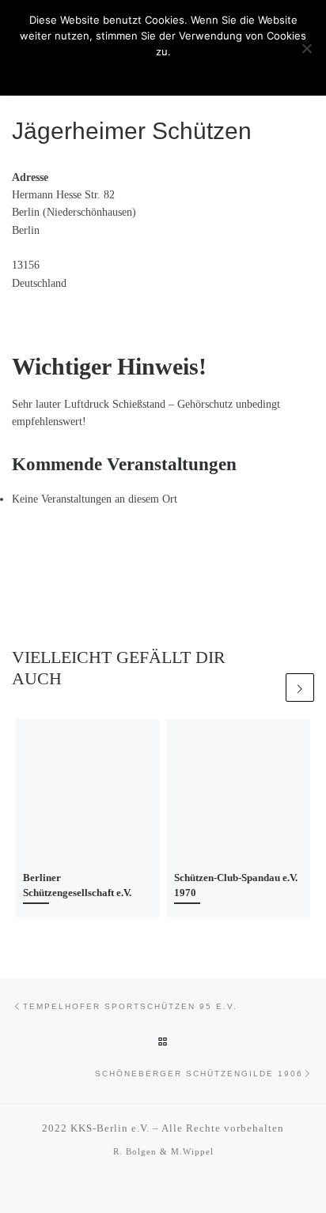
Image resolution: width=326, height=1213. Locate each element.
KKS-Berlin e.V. (110, 1128)
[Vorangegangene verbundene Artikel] (269, 687)
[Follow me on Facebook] (173, 1188)
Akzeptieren (163, 72)
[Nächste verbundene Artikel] (300, 687)
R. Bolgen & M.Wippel (163, 1151)
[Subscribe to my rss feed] (153, 1188)
